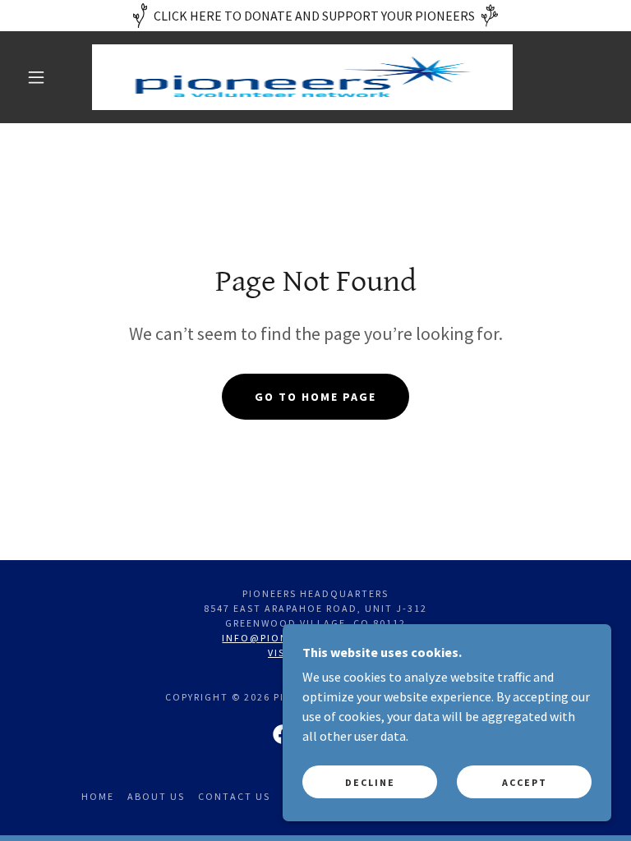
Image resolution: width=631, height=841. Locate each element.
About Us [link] (156, 796)
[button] (36, 77)
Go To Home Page (315, 396)
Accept (524, 782)
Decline (370, 782)
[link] (302, 77)
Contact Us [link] (234, 796)
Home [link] (97, 796)
